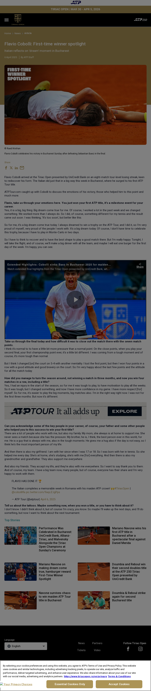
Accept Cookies (119, 684)
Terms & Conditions (119, 676)
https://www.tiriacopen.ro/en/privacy (85, 676)
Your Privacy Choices (17, 684)
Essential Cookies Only (70, 684)
